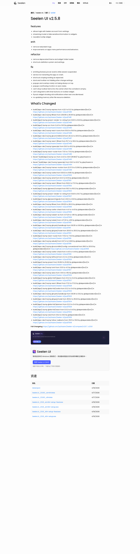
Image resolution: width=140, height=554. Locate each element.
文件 (65, 3)
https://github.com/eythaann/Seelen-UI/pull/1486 (52, 133)
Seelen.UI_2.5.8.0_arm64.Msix (43, 393)
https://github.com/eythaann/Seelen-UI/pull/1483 (52, 122)
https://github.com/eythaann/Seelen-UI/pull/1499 (52, 170)
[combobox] (119, 3)
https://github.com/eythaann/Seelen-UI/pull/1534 (52, 301)
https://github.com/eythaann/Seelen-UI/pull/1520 (52, 259)
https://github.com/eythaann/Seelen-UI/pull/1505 (52, 207)
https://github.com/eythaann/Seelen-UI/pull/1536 (52, 323)
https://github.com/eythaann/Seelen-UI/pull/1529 (52, 307)
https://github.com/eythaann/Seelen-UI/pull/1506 (52, 212)
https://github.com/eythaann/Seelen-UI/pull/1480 (52, 112)
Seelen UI (39, 13)
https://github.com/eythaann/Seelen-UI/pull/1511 (52, 228)
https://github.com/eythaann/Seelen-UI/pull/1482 (52, 143)
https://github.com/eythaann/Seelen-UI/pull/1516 (52, 244)
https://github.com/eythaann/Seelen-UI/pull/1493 (52, 159)
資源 (59, 3)
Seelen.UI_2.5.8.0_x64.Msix (42, 397)
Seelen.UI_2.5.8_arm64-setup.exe (45, 407)
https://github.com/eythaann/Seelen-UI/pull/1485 (52, 154)
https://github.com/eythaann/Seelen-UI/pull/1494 (52, 165)
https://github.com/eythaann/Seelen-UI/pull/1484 (52, 128)
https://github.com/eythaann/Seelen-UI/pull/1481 (52, 117)
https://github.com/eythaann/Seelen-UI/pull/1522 (52, 275)
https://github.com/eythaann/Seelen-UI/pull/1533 (52, 296)
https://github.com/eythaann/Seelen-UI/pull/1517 (52, 270)
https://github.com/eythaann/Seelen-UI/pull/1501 (52, 180)
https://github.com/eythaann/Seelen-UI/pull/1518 (69, 249)
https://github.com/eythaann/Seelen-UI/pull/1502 (52, 186)
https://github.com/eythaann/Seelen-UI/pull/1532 (52, 312)
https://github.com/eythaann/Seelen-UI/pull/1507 (52, 196)
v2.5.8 (53, 13)
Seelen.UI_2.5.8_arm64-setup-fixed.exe (47, 402)
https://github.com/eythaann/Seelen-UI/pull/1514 (52, 265)
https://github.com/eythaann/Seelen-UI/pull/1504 (52, 201)
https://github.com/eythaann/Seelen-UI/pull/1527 (52, 280)
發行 (46, 13)
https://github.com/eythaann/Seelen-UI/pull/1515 (52, 238)
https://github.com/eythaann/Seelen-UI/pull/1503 (52, 191)
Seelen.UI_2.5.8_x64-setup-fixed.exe (46, 412)
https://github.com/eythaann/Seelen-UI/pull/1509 (52, 217)
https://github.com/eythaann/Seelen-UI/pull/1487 (52, 138)
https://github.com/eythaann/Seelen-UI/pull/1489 (52, 149)
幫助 (78, 3)
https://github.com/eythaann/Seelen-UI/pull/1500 (52, 175)
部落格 (72, 3)
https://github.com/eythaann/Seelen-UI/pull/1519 (52, 254)
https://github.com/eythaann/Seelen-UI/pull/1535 (52, 317)
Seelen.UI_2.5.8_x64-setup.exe (44, 416)
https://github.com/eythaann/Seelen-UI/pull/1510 (52, 222)
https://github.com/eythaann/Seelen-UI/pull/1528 (52, 286)
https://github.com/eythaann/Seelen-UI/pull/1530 (52, 291)
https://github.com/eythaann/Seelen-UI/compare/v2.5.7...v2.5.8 (67, 326)
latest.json (36, 388)
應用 (32, 13)
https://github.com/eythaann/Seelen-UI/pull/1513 (52, 233)
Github (85, 3)
